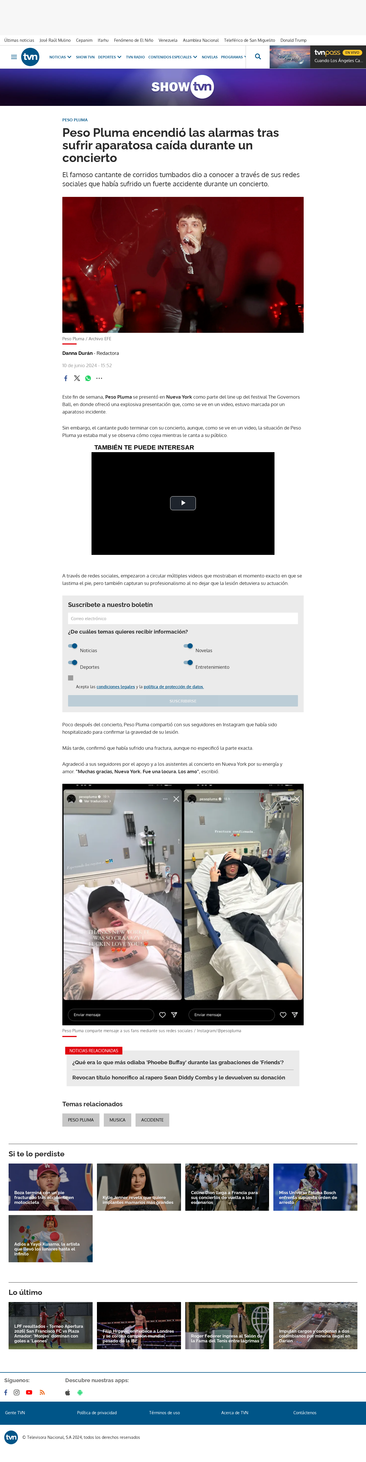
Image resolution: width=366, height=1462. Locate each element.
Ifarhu (103, 40)
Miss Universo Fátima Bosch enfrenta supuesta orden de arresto (308, 1197)
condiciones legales (116, 686)
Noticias (57, 57)
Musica (118, 1120)
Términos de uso (164, 1412)
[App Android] (81, 1392)
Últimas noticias (19, 40)
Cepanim (84, 40)
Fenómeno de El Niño (133, 40)
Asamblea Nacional (201, 40)
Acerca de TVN (234, 1412)
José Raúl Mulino (55, 40)
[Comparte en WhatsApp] (88, 378)
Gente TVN (15, 1412)
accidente (152, 1120)
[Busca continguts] (258, 56)
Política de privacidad (97, 1412)
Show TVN (85, 57)
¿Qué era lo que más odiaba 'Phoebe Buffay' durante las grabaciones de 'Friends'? (178, 1062)
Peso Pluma (81, 1120)
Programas (232, 57)
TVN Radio (135, 57)
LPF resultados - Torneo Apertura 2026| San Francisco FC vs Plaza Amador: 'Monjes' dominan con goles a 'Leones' (48, 1334)
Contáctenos (305, 1412)
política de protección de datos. (174, 686)
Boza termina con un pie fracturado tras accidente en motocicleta (44, 1197)
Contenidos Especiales (170, 57)
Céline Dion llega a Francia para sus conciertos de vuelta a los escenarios (224, 1197)
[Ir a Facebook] (6, 1392)
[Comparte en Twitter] (77, 378)
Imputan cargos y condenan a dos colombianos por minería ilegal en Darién (314, 1336)
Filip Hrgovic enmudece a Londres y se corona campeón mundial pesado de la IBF (138, 1336)
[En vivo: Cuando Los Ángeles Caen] (290, 56)
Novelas (210, 57)
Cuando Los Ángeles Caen (339, 60)
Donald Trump (294, 40)
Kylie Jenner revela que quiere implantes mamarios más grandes (138, 1200)
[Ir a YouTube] (30, 1392)
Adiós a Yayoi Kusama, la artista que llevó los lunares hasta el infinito (47, 1249)
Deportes (107, 57)
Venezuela (168, 40)
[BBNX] (11, 1437)
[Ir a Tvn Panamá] (30, 57)
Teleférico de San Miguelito (249, 40)
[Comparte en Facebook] (65, 378)
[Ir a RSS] (43, 1392)
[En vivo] (319, 50)
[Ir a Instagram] (18, 1392)
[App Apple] (68, 1392)
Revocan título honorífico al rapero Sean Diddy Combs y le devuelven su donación (178, 1077)
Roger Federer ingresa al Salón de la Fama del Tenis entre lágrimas (226, 1339)
